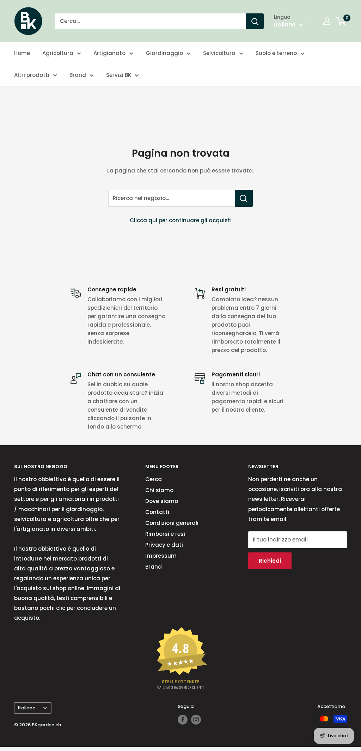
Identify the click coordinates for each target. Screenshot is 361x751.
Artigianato (109, 53)
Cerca (153, 479)
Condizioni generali (171, 523)
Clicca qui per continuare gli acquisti (181, 220)
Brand (77, 75)
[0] (341, 21)
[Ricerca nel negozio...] (244, 198)
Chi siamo (159, 490)
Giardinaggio (164, 53)
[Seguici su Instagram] (196, 720)
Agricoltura (57, 53)
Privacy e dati (164, 545)
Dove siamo (161, 501)
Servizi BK (118, 75)
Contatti (157, 512)
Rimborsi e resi (165, 534)
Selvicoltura (219, 53)
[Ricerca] (255, 21)
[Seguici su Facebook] (183, 720)
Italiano (27, 708)
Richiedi (270, 560)
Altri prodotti (31, 75)
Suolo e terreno (276, 53)
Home (22, 53)
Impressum (161, 555)
